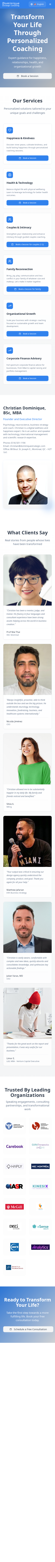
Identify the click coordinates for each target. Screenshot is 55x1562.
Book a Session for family (30, 289)
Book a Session (29, 76)
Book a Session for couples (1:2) (30, 244)
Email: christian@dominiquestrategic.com (24, 446)
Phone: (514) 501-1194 (14, 442)
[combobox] (37, 4)
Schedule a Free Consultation (30, 1329)
